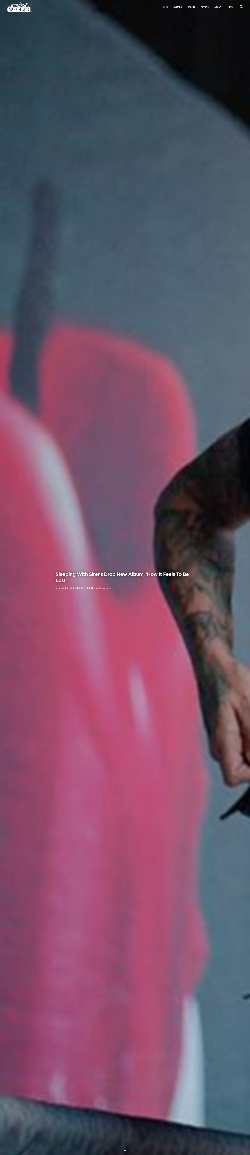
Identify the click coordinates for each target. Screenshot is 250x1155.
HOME (165, 7)
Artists (100, 588)
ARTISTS (205, 7)
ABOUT (217, 7)
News (108, 588)
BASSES (191, 7)
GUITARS (177, 7)
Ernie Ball (64, 588)
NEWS (231, 7)
